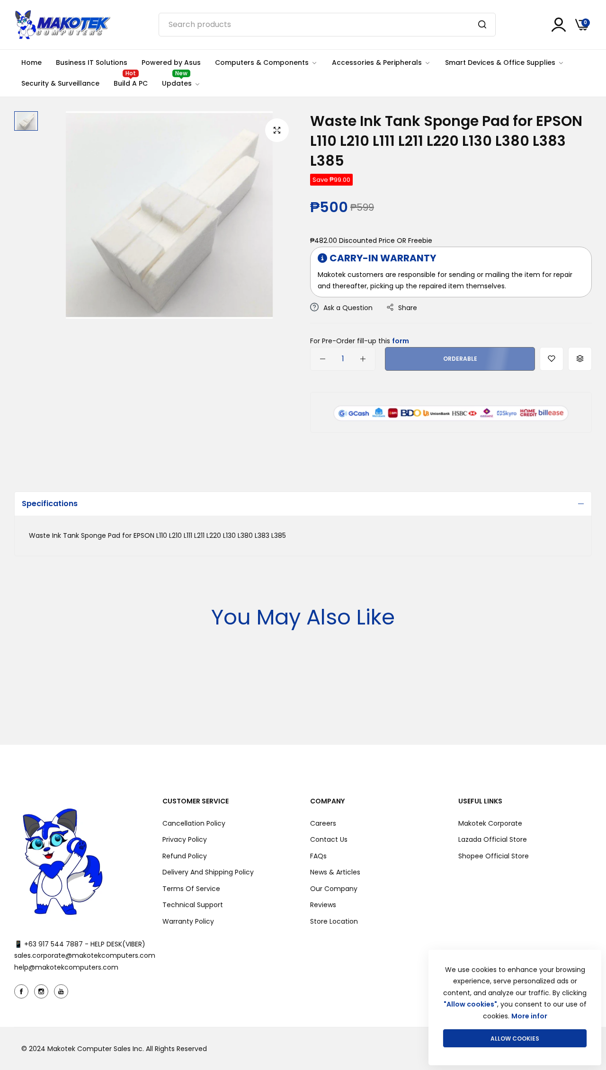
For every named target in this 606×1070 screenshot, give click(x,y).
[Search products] (482, 24)
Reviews (323, 905)
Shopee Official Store (493, 856)
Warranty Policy (188, 921)
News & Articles (335, 872)
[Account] (559, 25)
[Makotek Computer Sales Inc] (62, 24)
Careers (323, 823)
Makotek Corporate (490, 823)
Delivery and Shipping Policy (208, 872)
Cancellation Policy (193, 823)
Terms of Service (191, 888)
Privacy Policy (184, 839)
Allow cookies (514, 1038)
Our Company (333, 888)
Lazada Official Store (492, 839)
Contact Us (329, 839)
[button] (551, 359)
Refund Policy (184, 856)
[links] (22, 991)
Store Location (334, 921)
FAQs (318, 856)
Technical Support (192, 905)
